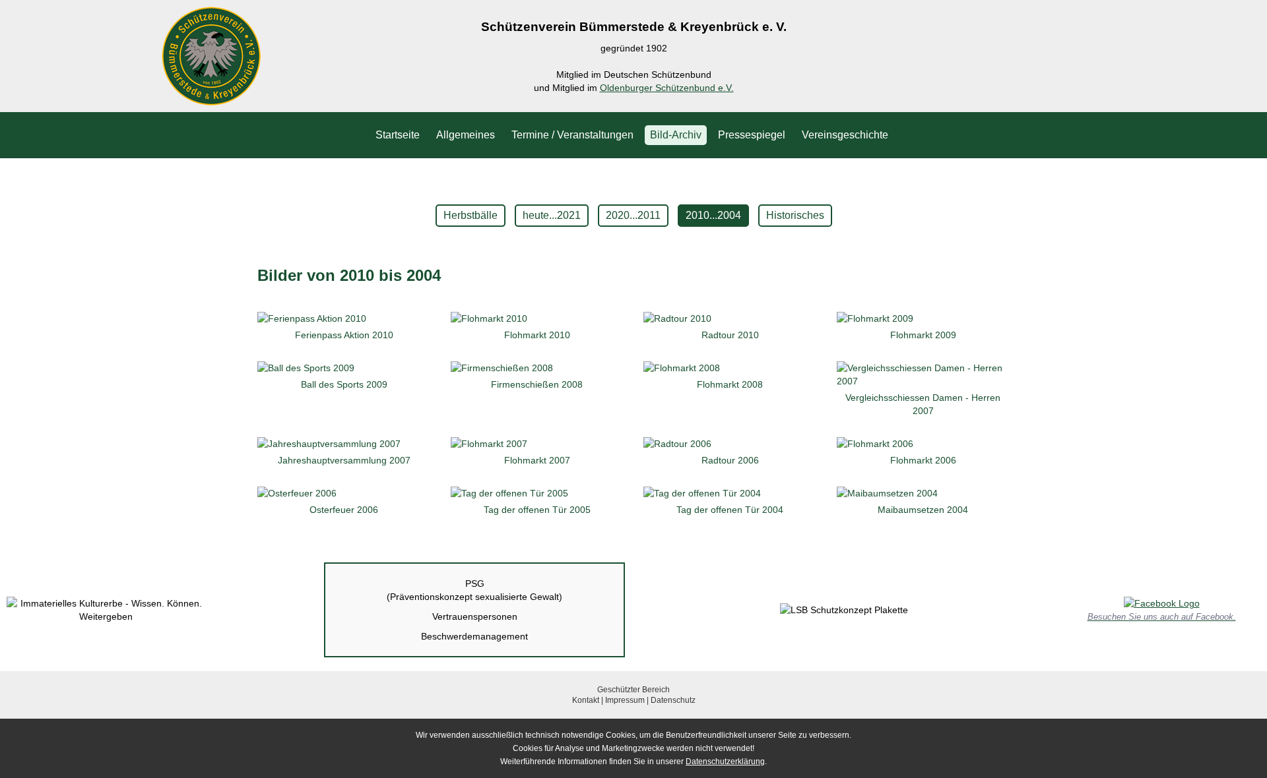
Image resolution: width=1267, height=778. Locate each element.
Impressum (625, 700)
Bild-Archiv (675, 134)
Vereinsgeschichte (845, 134)
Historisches (795, 215)
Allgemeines (465, 134)
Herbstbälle (470, 215)
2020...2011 (633, 215)
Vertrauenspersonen (474, 616)
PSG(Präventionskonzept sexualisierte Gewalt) (474, 590)
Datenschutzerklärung (725, 761)
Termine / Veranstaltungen (572, 134)
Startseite (397, 134)
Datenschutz (673, 700)
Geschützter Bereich (633, 689)
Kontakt (585, 700)
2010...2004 (713, 215)
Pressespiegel (751, 134)
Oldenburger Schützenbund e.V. (667, 87)
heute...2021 (552, 215)
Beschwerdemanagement (474, 636)
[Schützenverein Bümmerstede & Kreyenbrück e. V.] (211, 99)
